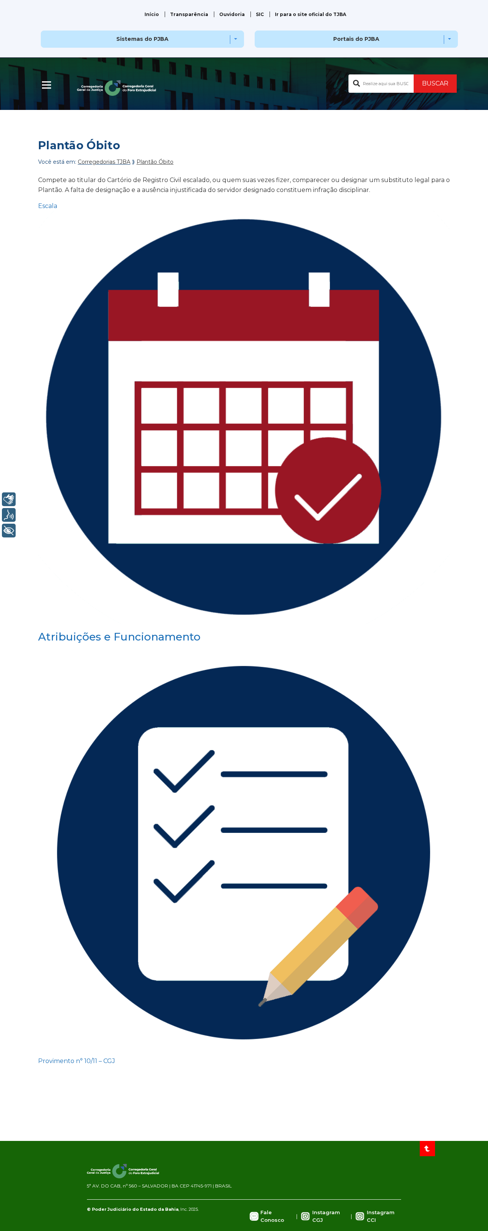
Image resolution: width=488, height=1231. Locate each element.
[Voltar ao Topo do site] (427, 1148)
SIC (260, 14)
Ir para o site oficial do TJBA (310, 14)
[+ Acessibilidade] (9, 530)
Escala (47, 206)
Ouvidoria (232, 14)
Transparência (189, 14)
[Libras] (9, 499)
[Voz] (9, 515)
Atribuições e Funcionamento (119, 636)
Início (151, 14)
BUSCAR (435, 83)
